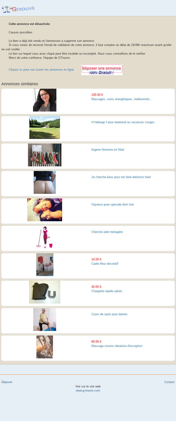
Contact (169, 382)
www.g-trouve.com (18, 9)
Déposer (6, 382)
